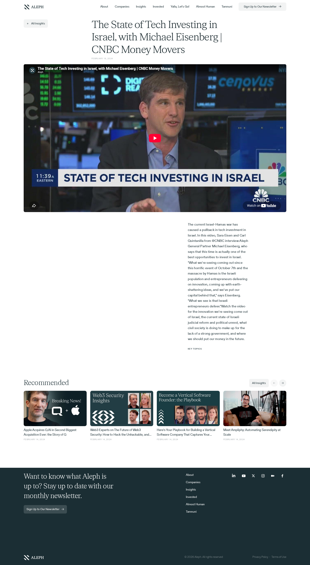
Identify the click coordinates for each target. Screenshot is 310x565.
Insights (141, 6)
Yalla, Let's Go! (180, 6)
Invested (158, 6)
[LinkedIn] (234, 476)
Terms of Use (278, 557)
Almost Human (205, 6)
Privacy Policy (260, 557)
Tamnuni (227, 6)
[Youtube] (244, 476)
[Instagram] (263, 476)
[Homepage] (92, 557)
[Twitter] (253, 476)
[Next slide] (282, 383)
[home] (34, 6)
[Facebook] (282, 476)
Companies (122, 6)
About (104, 6)
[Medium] (273, 476)
